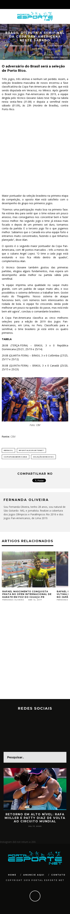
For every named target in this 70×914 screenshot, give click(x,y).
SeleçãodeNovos (43, 457)
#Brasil (8, 450)
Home (12, 875)
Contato (58, 875)
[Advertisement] (35, 152)
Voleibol (37, 49)
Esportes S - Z (58, 46)
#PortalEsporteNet (31, 450)
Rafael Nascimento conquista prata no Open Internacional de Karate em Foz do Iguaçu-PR (27, 594)
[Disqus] (35, 653)
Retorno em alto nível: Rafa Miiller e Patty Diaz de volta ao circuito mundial (35, 818)
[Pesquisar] (67, 4)
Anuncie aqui (33, 875)
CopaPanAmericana (15, 457)
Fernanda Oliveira (20, 46)
